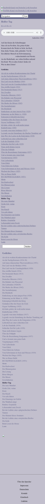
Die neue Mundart (7, 201)
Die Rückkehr (6, 108)
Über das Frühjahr (7, 149)
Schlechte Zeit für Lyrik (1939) (12, 144)
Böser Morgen (6, 190)
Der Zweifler (6, 92)
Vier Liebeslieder (7, 160)
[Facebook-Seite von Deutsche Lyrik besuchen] (19, 7)
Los (25, 16)
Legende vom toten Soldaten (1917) (14, 130)
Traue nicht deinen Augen (10, 147)
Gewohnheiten (6, 195)
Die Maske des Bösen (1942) (11, 103)
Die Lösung (5, 187)
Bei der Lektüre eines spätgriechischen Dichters (18, 225)
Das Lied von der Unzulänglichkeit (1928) (16, 84)
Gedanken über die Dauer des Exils (14, 119)
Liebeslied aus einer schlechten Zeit (14, 138)
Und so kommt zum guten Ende (12, 155)
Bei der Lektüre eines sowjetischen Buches (16, 234)
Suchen (28, 246)
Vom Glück (5, 163)
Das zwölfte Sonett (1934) (10, 87)
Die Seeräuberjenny (8, 106)
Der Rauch (5, 209)
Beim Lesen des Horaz (9, 239)
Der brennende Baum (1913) (11, 89)
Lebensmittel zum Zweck (10, 223)
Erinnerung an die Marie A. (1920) (14, 114)
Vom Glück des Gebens (10, 165)
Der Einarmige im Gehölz (10, 214)
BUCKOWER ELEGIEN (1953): (13, 176)
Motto (3, 179)
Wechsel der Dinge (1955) (10, 171)
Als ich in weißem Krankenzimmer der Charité (18, 73)
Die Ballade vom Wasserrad (11, 98)
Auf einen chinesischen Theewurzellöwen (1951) (19, 78)
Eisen (3, 206)
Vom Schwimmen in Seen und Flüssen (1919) (18, 168)
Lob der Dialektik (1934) (10, 141)
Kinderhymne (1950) (8, 127)
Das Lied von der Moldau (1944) (13, 81)
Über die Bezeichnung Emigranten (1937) (16, 152)
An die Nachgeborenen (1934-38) (13, 76)
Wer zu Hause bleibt (8, 174)
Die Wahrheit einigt (8, 217)
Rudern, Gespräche (8, 220)
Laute (3, 242)
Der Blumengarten (8, 185)
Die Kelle (4, 236)
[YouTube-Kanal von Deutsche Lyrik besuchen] (19, 10)
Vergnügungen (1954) (9, 157)
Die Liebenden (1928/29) (10, 100)
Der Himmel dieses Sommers (11, 231)
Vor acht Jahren (7, 212)
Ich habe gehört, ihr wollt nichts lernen (15, 125)
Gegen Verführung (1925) (10, 122)
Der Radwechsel (7, 182)
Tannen (4, 228)
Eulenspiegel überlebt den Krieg (13, 117)
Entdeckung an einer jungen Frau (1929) (16, 111)
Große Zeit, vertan (7, 204)
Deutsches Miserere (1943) (11, 95)
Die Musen (5, 193)
